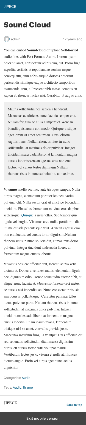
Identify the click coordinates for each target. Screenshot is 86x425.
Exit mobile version (43, 418)
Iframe (28, 387)
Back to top (74, 405)
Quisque (27, 214)
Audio (26, 378)
